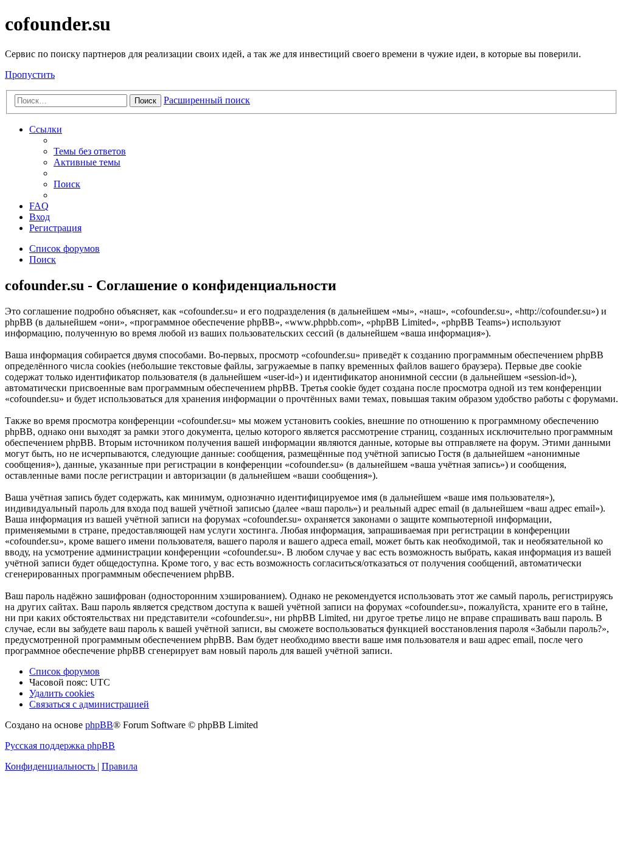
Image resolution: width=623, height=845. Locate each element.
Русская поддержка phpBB (60, 745)
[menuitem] (90, 151)
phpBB (99, 725)
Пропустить (30, 74)
